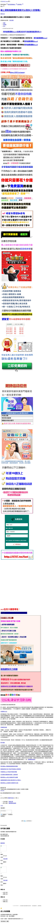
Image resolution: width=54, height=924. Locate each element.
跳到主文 (3, 13)
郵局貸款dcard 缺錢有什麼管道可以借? (9, 782)
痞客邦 (9, 797)
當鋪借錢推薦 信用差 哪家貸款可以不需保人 (11, 780)
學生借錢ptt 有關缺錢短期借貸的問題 (9, 766)
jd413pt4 (2, 790)
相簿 (4, 23)
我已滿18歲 (3, 921)
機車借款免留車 (12, 803)
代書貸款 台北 (4, 711)
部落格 (4, 24)
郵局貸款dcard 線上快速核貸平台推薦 (9, 777)
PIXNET (17, 905)
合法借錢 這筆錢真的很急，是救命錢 (9, 774)
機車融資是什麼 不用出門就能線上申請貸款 (11, 769)
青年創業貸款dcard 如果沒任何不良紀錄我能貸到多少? (22, 32)
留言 (12, 797)
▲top (2, 805)
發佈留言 (2, 816)
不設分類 (11, 20)
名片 (4, 26)
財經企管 (11, 801)
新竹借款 (3, 742)
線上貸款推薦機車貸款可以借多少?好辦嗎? (21, 10)
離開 (7, 921)
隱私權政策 (34, 905)
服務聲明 (39, 905)
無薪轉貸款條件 (31, 759)
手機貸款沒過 (4, 727)
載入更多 (2, 808)
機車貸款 (3, 843)
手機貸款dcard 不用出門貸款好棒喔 (9, 771)
